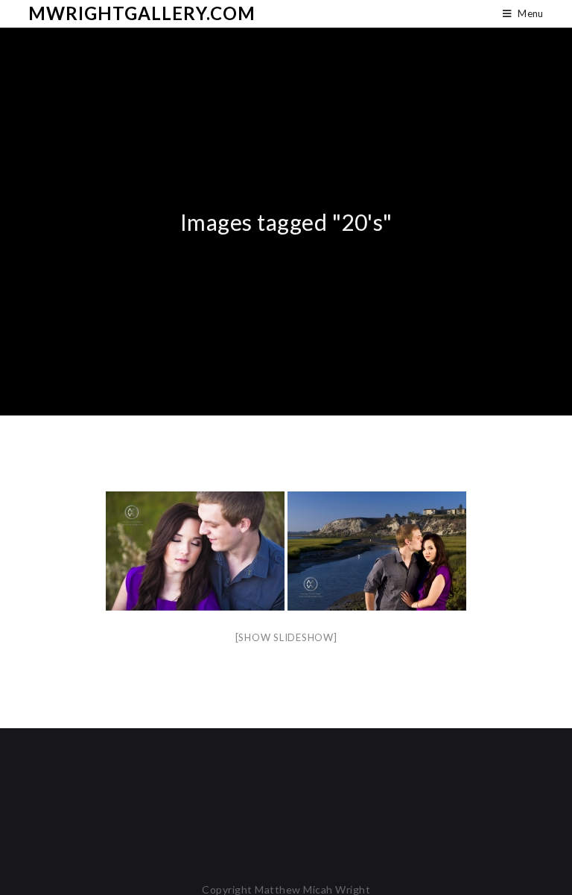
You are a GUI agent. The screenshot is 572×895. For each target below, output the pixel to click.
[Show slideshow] (286, 637)
